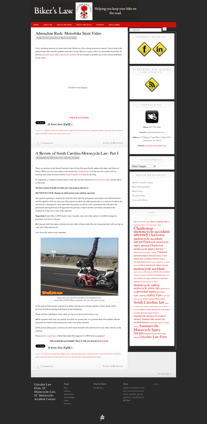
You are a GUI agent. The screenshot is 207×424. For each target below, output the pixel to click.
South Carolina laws (74, 174)
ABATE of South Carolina (142, 182)
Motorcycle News (152, 282)
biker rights (146, 222)
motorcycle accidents (161, 271)
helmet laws (145, 261)
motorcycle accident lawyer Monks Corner (57, 354)
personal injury (48, 54)
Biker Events (138, 222)
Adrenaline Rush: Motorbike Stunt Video (68, 33)
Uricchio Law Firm (153, 336)
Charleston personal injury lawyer (150, 253)
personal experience (48, 335)
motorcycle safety (147, 284)
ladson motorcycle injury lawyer (80, 130)
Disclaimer (114, 25)
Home (35, 25)
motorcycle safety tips (147, 288)
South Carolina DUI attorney (154, 298)
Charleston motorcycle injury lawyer (149, 247)
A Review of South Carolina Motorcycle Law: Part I (77, 153)
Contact (100, 25)
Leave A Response (113, 142)
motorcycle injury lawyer (78, 354)
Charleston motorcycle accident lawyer (149, 238)
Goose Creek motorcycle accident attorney (150, 257)
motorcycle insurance (159, 278)
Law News (59, 158)
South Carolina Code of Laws (91, 357)
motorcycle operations (106, 354)
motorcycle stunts (110, 130)
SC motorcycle (76, 357)
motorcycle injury (144, 278)
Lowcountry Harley (140, 200)
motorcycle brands (154, 274)
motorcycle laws (93, 354)
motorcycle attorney (140, 275)
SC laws (68, 357)
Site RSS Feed (98, 388)
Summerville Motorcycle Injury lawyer (147, 329)
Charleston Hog (138, 195)
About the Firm (64, 25)
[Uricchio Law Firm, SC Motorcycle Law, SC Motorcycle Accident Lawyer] (84, 19)
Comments (47, 143)
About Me (47, 25)
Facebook (104, 340)
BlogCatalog (137, 191)
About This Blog (84, 25)
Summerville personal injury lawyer (59, 133)
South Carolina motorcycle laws (151, 309)
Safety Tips (67, 158)
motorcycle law (140, 281)
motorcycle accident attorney (143, 272)
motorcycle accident (68, 54)
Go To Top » (165, 373)
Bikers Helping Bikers (141, 186)
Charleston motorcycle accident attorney (56, 130)
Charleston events (155, 225)
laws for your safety (102, 179)
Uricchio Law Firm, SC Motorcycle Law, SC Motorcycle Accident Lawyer (45, 391)
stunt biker (44, 133)
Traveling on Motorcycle (60, 38)
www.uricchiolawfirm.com (155, 145)
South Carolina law (149, 302)
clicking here (83, 171)
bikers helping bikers (159, 221)
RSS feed (126, 400)
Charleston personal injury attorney (145, 252)
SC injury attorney (58, 357)
